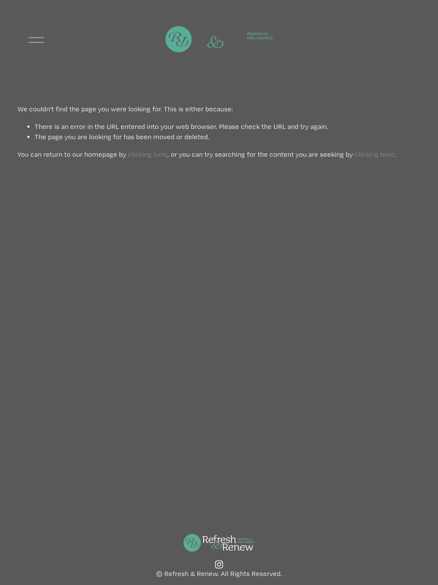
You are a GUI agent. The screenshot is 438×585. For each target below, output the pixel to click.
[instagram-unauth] (219, 564)
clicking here (148, 154)
